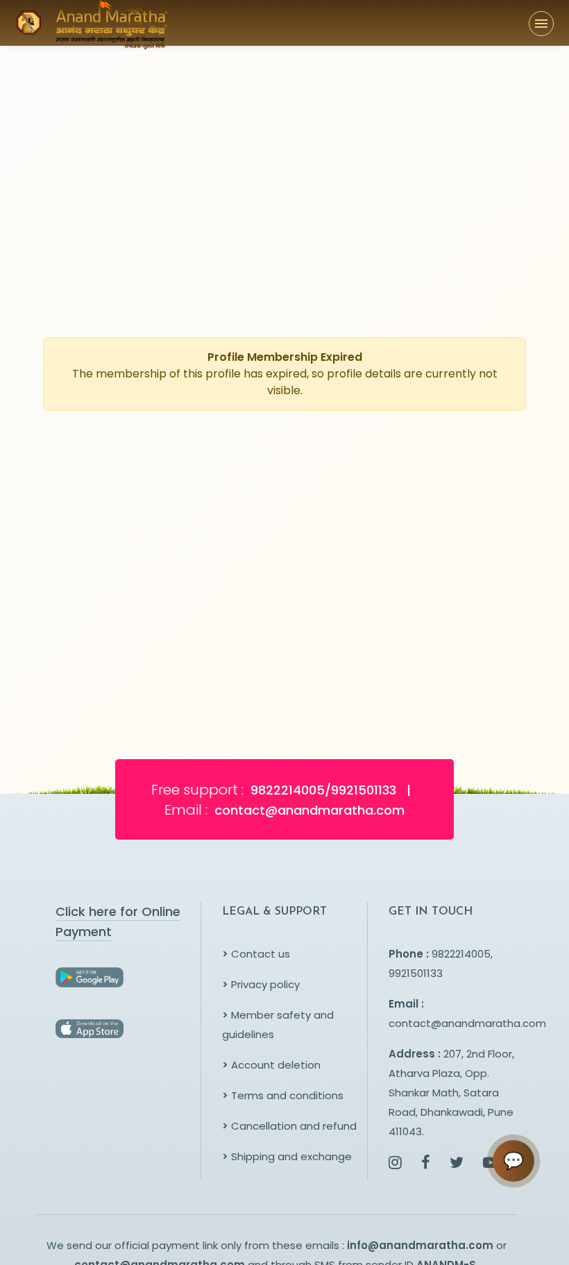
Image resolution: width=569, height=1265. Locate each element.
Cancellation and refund (289, 1126)
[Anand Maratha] (107, 23)
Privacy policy (261, 984)
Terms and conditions (282, 1095)
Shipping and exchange (287, 1156)
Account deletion (271, 1065)
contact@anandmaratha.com (467, 1023)
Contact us (256, 953)
